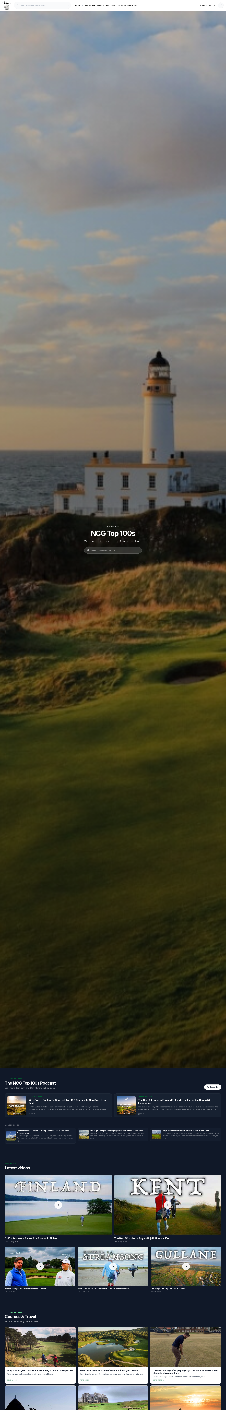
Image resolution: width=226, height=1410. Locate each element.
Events (113, 5)
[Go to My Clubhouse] (221, 5)
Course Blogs (132, 5)
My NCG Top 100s (207, 5)
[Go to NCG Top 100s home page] (6, 5)
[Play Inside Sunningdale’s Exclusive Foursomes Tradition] (40, 1266)
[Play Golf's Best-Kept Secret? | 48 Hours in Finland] (58, 1205)
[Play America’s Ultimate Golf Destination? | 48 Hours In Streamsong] (113, 1266)
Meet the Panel (103, 5)
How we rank (89, 5)
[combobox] (43, 5)
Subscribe (214, 1087)
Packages (122, 5)
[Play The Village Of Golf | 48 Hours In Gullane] (186, 1266)
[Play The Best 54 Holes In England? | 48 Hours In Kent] (168, 1205)
